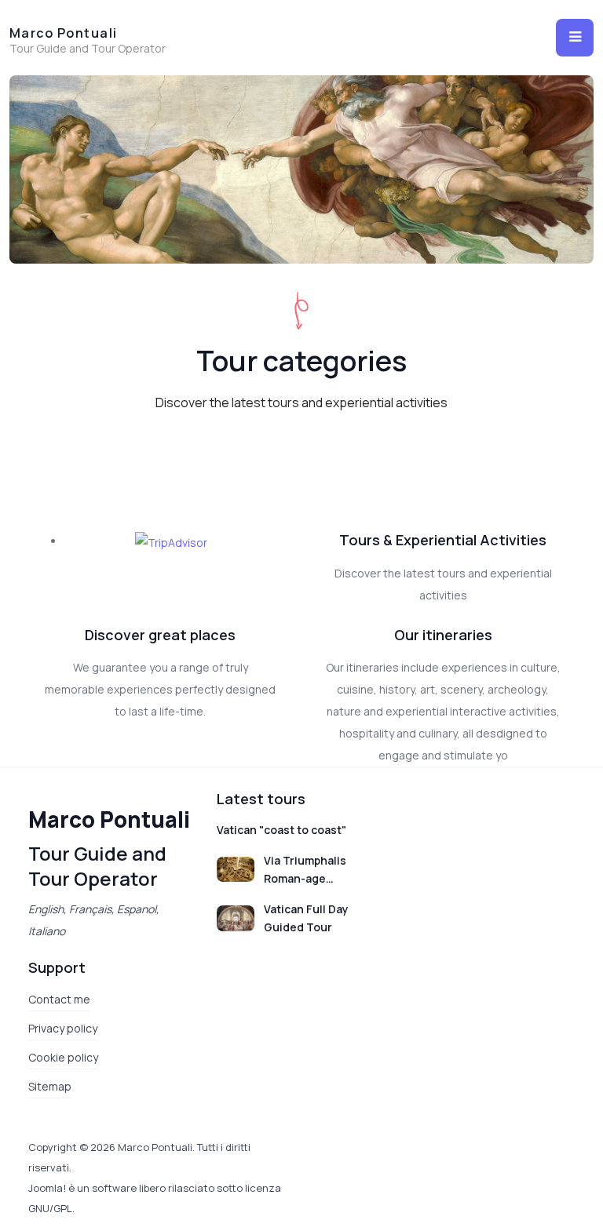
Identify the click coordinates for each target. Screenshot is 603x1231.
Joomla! (47, 1188)
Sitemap (49, 1086)
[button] (575, 37)
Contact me (59, 999)
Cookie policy (63, 1057)
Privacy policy (62, 1028)
